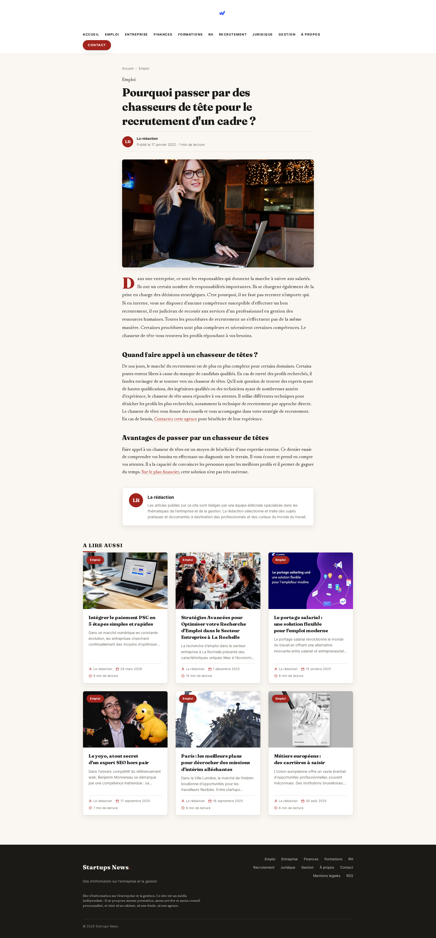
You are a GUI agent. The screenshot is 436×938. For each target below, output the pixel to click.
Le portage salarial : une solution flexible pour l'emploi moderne (301, 623)
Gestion (287, 34)
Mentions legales (326, 876)
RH (210, 34)
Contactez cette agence (175, 419)
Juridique (262, 34)
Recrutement (233, 34)
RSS (349, 876)
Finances (163, 34)
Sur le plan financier (160, 472)
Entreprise (136, 34)
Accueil (91, 34)
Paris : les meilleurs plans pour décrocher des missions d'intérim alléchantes (215, 762)
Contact (97, 45)
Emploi (112, 34)
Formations (190, 34)
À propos (310, 34)
